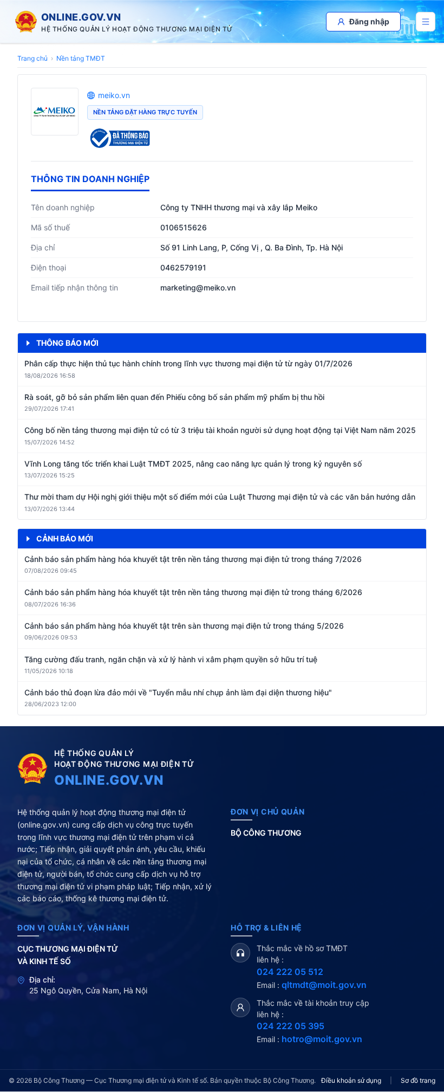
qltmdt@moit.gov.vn (324, 984)
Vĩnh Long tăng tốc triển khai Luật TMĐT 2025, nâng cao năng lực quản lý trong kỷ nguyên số (193, 463)
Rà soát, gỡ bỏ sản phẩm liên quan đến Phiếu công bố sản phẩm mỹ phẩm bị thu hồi (174, 397)
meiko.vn (114, 95)
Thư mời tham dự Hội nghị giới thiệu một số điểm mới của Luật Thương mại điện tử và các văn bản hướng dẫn (219, 496)
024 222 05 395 (290, 1025)
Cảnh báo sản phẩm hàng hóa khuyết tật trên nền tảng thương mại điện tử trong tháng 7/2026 (193, 559)
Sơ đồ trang (418, 1080)
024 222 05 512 (290, 971)
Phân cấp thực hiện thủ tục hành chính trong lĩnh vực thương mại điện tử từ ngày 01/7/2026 (188, 363)
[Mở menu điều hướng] (425, 21)
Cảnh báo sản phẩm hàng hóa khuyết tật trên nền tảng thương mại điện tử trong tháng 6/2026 (193, 592)
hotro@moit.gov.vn (322, 1038)
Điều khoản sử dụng (351, 1080)
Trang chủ (32, 58)
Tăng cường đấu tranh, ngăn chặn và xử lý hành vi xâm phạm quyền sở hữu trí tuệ (170, 659)
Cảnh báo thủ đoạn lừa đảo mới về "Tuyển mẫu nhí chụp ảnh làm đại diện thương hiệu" (178, 692)
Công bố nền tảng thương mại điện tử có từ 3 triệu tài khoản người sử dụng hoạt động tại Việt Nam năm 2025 (220, 430)
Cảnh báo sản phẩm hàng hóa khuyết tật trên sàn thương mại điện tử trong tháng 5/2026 (184, 625)
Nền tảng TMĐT (80, 58)
